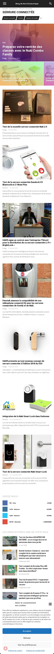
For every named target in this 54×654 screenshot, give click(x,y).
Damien (5, 188)
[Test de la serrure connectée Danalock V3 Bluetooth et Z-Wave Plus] (27, 162)
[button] (50, 604)
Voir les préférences (27, 645)
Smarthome (13, 9)
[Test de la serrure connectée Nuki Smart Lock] (27, 452)
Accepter (27, 631)
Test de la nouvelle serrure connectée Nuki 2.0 (25, 127)
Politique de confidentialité (35, 650)
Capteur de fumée (32, 18)
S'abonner (47, 522)
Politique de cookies (15, 650)
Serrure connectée (9, 75)
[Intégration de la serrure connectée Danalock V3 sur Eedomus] (21, 74)
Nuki (4, 43)
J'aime (49, 503)
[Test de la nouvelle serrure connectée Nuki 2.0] (27, 107)
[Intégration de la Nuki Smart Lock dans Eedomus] (27, 396)
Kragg (4, 130)
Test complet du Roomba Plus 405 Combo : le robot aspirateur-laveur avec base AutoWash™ (33, 568)
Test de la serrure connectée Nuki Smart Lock (25, 472)
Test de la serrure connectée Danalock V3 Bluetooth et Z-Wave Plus (23, 183)
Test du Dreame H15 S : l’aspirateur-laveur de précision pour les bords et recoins (34, 582)
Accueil (5, 9)
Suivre (49, 509)
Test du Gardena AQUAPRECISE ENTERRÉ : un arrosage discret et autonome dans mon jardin (33, 539)
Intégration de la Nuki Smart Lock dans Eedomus (26, 416)
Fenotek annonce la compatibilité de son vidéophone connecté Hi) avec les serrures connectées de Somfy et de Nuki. (23, 303)
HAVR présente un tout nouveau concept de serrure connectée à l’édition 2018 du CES (23, 362)
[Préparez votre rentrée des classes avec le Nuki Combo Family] (27, 42)
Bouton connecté (9, 18)
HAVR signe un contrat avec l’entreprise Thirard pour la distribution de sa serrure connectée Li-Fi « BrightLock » (27, 242)
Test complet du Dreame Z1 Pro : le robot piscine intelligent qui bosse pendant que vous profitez (33, 595)
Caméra (20, 18)
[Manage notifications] (6, 648)
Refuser (27, 638)
